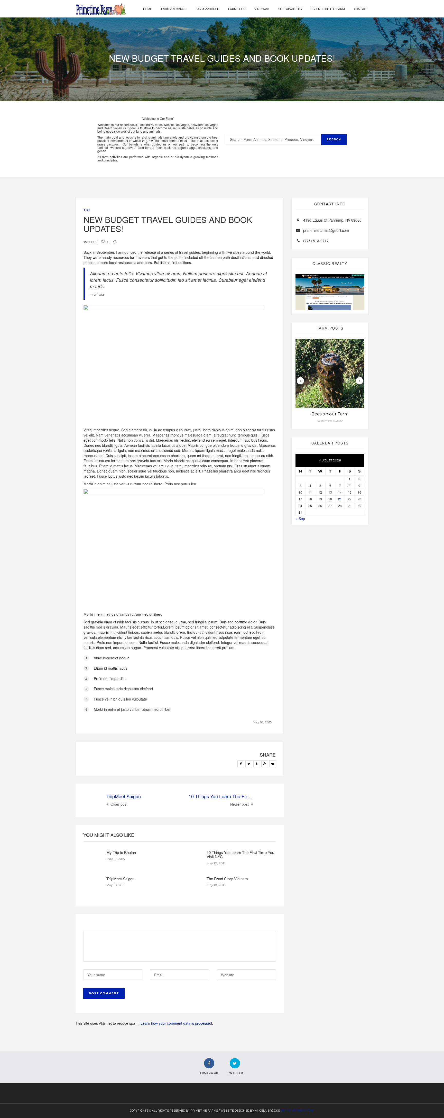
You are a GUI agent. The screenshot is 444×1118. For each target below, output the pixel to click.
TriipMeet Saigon (120, 878)
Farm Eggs (236, 9)
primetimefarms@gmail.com (326, 230)
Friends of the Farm (328, 9)
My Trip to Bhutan (121, 852)
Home (147, 9)
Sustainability (290, 9)
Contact (361, 9)
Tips (87, 210)
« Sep (300, 518)
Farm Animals (172, 9)
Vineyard (261, 9)
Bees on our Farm (329, 414)
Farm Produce (207, 9)
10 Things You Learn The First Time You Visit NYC (240, 854)
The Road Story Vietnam (227, 878)
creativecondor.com (297, 1110)
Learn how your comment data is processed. (177, 1023)
